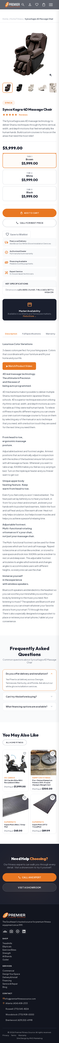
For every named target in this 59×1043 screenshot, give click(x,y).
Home (5, 19)
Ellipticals (7, 946)
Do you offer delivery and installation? (29, 673)
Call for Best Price (29, 223)
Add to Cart (29, 213)
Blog (5, 987)
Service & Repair (10, 984)
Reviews (23, 114)
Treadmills (7, 943)
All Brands (7, 956)
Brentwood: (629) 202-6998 (19, 1020)
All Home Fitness (14, 742)
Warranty (50, 333)
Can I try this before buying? (29, 696)
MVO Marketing (35, 1038)
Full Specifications (31, 333)
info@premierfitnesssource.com (19, 998)
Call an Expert (29, 877)
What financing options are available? (29, 706)
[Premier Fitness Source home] (12, 5)
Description (11, 333)
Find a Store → (29, 316)
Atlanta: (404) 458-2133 (17, 1003)
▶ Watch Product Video (19, 366)
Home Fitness (16, 19)
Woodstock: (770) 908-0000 (20, 1014)
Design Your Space (11, 974)
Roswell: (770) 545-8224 (17, 1009)
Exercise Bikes (9, 950)
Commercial (8, 971)
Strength (7, 953)
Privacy (6, 1035)
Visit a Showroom (29, 887)
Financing (7, 980)
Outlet (6, 960)
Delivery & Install (10, 977)
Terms (13, 1035)
